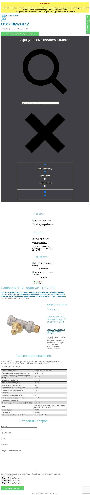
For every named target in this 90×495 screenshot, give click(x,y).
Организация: (6, 433)
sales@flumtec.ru (40, 243)
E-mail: (3, 439)
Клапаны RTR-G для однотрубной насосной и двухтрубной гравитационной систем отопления (33, 295)
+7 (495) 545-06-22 (42, 239)
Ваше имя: (5, 426)
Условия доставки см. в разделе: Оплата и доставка (56, 331)
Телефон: (4, 445)
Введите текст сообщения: (11, 451)
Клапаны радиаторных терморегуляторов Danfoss (29, 294)
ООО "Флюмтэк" (15, 24)
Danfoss (4, 292)
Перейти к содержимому (10, 15)
